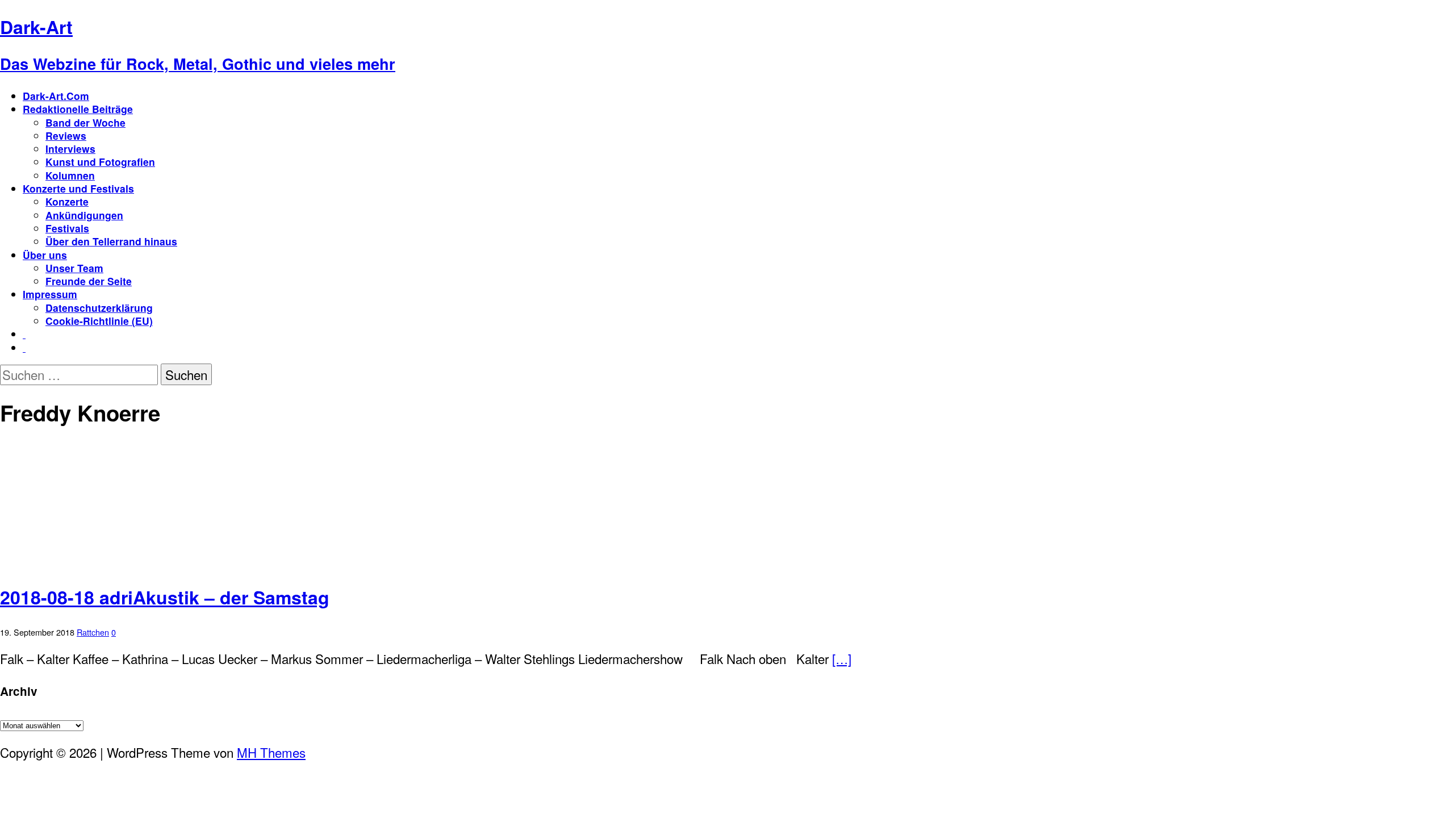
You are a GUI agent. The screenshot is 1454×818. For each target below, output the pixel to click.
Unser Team (74, 268)
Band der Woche (85, 122)
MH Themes (271, 752)
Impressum (50, 294)
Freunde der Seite (88, 281)
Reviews (65, 135)
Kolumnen (70, 175)
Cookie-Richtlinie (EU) (99, 321)
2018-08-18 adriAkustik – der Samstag (164, 597)
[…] (841, 658)
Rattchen (93, 632)
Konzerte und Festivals (78, 188)
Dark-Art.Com (56, 96)
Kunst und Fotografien (100, 162)
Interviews (70, 148)
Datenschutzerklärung (99, 308)
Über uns (45, 255)
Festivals (67, 228)
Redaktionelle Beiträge (78, 109)
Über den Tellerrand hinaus (111, 241)
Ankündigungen (84, 215)
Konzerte (67, 201)
